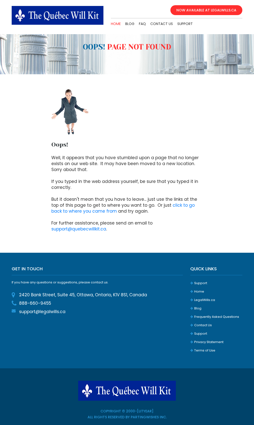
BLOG (129, 23)
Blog (197, 308)
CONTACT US (161, 23)
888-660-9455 (35, 303)
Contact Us (203, 325)
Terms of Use (204, 350)
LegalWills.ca (204, 300)
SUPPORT (185, 23)
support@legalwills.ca (42, 312)
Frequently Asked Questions (216, 316)
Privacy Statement (208, 342)
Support (200, 283)
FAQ (142, 23)
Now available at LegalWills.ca (206, 10)
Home (116, 23)
